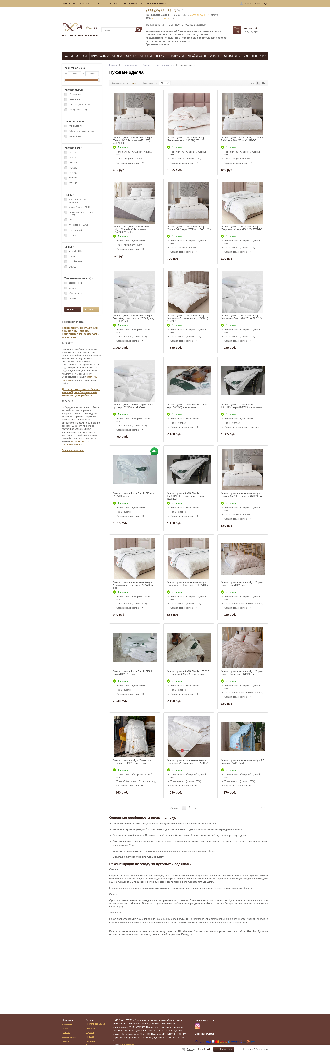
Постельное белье (76, 56)
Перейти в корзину (224, 1049)
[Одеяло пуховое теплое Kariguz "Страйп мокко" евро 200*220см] (243, 558)
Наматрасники (100, 56)
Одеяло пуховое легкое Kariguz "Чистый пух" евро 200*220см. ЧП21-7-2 (134, 406)
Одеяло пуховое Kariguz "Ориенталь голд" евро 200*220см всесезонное (132, 761)
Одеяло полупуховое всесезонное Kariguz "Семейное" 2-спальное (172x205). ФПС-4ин (131, 229)
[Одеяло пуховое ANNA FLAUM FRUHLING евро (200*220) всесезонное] (243, 381)
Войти (250, 1049)
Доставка (113, 3)
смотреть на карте (162, 18)
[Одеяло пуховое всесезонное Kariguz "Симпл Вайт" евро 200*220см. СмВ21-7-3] (189, 203)
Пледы (160, 56)
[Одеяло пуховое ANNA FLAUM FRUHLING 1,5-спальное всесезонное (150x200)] (189, 469)
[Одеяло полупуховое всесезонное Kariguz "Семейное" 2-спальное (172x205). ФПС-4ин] (134, 203)
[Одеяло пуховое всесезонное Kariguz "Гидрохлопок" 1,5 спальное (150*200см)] (189, 558)
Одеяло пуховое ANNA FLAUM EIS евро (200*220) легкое (134, 494)
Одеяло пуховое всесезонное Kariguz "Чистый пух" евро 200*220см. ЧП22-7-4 (241, 317)
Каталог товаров (130, 65)
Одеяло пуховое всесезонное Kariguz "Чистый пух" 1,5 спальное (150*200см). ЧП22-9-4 (188, 318)
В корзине (192, 1049)
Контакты (85, 3)
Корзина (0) (250, 28)
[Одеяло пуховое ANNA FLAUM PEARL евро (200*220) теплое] (134, 647)
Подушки (130, 56)
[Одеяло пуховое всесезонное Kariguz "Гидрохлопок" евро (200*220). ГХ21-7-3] (243, 203)
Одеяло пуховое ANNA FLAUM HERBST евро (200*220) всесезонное (188, 406)
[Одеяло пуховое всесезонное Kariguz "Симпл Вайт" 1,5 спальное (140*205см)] (243, 469)
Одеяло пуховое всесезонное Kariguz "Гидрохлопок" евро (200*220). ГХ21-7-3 (241, 228)
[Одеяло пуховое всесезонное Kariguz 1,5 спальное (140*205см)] (243, 736)
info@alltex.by (127, 1044)
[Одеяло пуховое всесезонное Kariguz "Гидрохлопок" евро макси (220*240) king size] (134, 558)
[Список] (263, 83)
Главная (113, 65)
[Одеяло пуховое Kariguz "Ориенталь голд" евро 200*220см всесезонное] (134, 736)
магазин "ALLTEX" (200, 14)
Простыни (91, 1028)
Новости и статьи (133, 3)
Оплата (99, 3)
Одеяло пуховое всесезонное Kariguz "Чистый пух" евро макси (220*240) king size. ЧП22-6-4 (133, 318)
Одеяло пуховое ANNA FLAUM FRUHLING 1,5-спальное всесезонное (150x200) (186, 496)
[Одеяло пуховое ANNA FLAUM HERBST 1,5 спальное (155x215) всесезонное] (189, 647)
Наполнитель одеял (164, 65)
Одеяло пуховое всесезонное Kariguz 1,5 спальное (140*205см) (242, 761)
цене (133, 83)
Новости (65, 1041)
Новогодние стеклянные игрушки (244, 56)
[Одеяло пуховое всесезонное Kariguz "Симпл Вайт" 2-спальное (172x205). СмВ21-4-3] (134, 114)
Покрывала (146, 56)
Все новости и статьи (73, 450)
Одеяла (117, 56)
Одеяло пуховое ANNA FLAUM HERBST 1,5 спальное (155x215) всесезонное (188, 672)
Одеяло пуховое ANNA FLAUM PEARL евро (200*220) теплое (133, 672)
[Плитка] (258, 83)
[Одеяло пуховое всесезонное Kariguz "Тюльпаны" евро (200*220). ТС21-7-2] (189, 114)
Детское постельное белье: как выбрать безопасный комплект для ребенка (81, 392)
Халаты (214, 56)
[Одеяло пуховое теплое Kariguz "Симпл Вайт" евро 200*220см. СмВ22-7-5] (243, 114)
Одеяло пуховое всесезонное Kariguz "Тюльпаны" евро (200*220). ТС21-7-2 (186, 139)
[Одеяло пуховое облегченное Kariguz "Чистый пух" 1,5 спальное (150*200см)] (189, 736)
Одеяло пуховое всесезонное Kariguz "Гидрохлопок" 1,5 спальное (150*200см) (188, 583)
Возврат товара (68, 1037)
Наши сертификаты (157, 3)
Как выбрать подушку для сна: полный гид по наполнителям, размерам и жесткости (80, 332)
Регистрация (262, 1049)
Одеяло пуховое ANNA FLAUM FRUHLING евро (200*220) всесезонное (241, 406)
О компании (68, 3)
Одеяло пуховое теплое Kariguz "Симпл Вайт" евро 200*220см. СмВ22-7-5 (242, 139)
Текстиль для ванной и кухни (187, 56)
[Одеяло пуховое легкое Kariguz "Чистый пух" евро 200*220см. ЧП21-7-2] (134, 381)
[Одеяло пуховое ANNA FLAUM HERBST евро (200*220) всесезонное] (189, 381)
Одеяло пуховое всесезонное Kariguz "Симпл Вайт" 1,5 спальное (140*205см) (241, 494)
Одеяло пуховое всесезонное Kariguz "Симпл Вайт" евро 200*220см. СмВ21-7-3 (189, 228)
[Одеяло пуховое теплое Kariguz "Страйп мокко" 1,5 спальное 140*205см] (243, 647)
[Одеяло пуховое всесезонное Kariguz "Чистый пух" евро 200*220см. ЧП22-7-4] (243, 292)
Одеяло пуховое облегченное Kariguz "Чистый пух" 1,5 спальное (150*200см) (187, 761)
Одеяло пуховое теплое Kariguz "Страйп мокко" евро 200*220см (242, 583)
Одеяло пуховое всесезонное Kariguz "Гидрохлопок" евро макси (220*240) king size (134, 585)
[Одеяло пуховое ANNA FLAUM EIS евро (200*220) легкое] (134, 469)
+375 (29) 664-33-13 (161, 10)
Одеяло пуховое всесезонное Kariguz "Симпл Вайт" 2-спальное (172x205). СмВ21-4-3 (132, 140)
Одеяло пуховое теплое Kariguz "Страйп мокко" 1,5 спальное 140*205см (242, 672)
